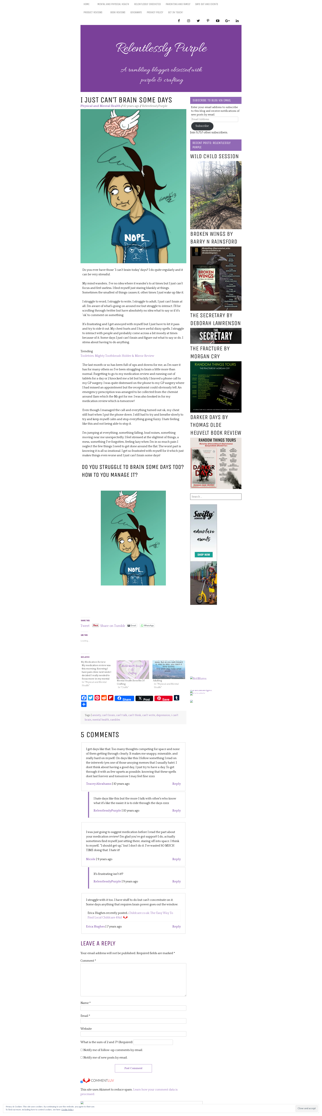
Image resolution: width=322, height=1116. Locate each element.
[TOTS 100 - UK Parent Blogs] (204, 690)
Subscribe (202, 126)
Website (86, 1029)
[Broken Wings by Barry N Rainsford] (215, 248)
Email (85, 1016)
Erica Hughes (95, 926)
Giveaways (136, 12)
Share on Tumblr (112, 625)
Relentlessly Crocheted (147, 4)
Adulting (157, 680)
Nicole (90, 859)
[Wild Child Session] (215, 163)
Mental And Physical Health (113, 4)
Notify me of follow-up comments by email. (113, 1050)
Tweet (85, 625)
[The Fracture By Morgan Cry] (215, 363)
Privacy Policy (155, 12)
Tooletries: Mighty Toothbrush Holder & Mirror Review (117, 356)
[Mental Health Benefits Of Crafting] (133, 669)
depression (163, 715)
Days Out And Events (206, 4)
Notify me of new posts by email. (105, 1057)
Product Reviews (93, 12)
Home (86, 4)
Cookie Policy (67, 1110)
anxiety (96, 715)
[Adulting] (168, 669)
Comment (88, 961)
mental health (100, 719)
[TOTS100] (197, 692)
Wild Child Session (214, 156)
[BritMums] (198, 678)
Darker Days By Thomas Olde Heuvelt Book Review (215, 425)
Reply (176, 784)
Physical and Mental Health (100, 106)
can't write (148, 715)
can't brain (108, 715)
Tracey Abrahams (98, 784)
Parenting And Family (178, 4)
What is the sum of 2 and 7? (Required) (106, 1042)
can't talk (121, 715)
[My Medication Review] (98, 673)
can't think (134, 715)
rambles (115, 719)
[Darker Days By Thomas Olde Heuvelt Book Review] (215, 440)
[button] (133, 186)
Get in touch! (175, 12)
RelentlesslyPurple (107, 810)
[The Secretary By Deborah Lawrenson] (215, 330)
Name (85, 1003)
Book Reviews (117, 12)
